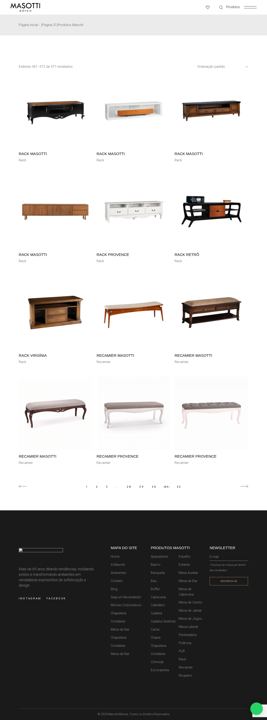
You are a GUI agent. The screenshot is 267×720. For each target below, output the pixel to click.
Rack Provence (113, 255)
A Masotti (118, 565)
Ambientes (118, 573)
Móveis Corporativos (126, 605)
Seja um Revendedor (126, 597)
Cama (155, 629)
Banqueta (158, 573)
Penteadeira (187, 635)
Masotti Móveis (118, 714)
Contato (117, 581)
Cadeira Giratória (163, 621)
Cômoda (157, 662)
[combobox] (221, 66)
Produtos (233, 7)
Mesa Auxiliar (188, 573)
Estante (184, 565)
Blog (114, 589)
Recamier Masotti (115, 355)
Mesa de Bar (120, 629)
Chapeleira (118, 613)
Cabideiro (158, 605)
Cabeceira (158, 597)
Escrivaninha (160, 670)
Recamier (104, 362)
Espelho (184, 556)
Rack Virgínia (33, 355)
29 (141, 486)
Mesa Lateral (188, 627)
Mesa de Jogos (190, 619)
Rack (22, 160)
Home (115, 556)
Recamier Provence (118, 456)
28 (129, 486)
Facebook (56, 598)
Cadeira (156, 613)
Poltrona (185, 643)
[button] (256, 708)
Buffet (155, 589)
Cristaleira (118, 621)
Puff (182, 651)
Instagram (30, 598)
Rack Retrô (187, 255)
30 (154, 486)
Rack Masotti (33, 154)
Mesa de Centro (190, 602)
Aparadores (159, 556)
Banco (155, 565)
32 (179, 486)
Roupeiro (185, 675)
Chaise (156, 638)
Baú (153, 581)
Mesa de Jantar (190, 610)
